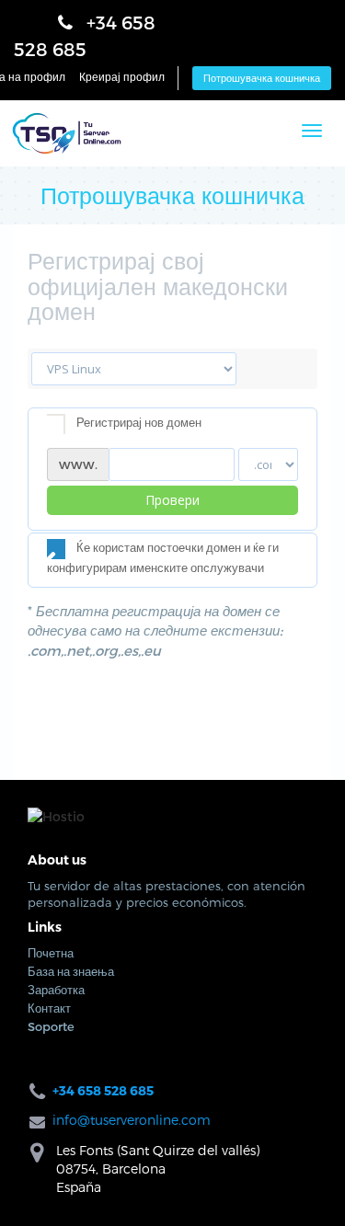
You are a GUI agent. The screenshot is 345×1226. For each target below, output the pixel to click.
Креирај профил (122, 80)
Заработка (56, 1008)
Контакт (49, 1026)
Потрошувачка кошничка (261, 82)
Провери (172, 518)
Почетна (51, 971)
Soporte (51, 1044)
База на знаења (71, 989)
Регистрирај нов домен (138, 440)
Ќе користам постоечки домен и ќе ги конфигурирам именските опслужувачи (163, 575)
